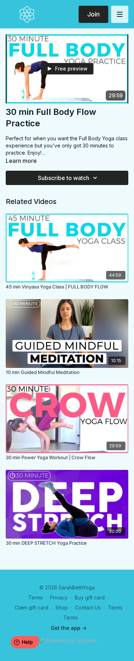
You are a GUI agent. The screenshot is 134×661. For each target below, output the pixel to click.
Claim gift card (31, 607)
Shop (61, 607)
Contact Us (88, 607)
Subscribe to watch (63, 177)
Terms (35, 597)
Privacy (59, 597)
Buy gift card (90, 597)
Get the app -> (68, 628)
